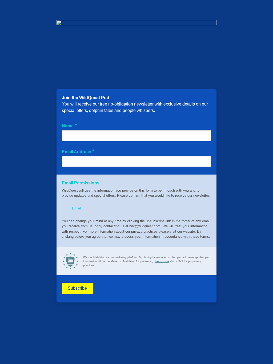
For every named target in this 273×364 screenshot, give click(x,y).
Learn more (162, 261)
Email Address (78, 151)
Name (69, 125)
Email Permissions (80, 183)
